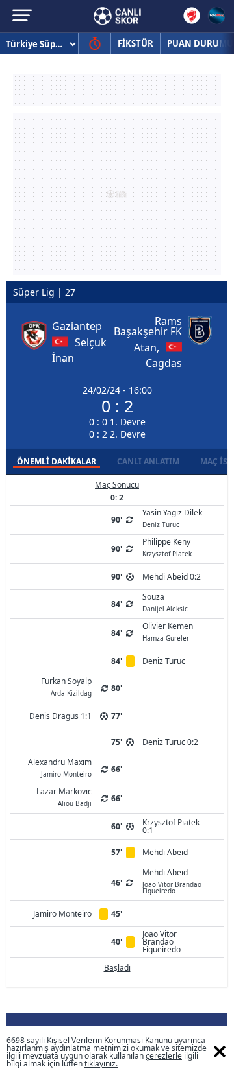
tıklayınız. (101, 1063)
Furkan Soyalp (66, 686)
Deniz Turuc (163, 660)
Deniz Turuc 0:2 (170, 741)
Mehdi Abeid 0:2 (171, 576)
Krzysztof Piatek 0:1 (171, 826)
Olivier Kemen (167, 630)
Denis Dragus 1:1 (60, 716)
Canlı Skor (117, 16)
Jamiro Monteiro (62, 913)
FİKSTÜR (135, 43)
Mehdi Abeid (165, 852)
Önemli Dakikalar (56, 461)
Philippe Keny (167, 546)
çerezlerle (164, 1055)
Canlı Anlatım (148, 461)
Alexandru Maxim (60, 767)
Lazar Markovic (64, 796)
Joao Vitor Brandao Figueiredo (161, 941)
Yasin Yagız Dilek (172, 517)
